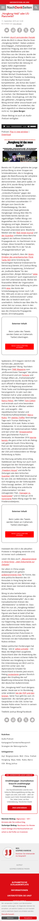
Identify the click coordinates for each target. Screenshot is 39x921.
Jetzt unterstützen (19, 808)
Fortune (25, 375)
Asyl (3, 756)
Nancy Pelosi (7, 400)
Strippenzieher (25, 431)
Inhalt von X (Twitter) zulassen (19, 346)
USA (3, 763)
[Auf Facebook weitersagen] (19, 32)
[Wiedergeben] (4, 126)
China (26, 756)
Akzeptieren (28, 918)
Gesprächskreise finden (20, 869)
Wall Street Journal (24, 232)
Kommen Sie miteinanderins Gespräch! (25, 854)
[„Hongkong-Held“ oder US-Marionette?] (32, 32)
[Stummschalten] (29, 126)
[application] (19, 126)
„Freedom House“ (9, 470)
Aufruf (19, 865)
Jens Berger (17, 24)
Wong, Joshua (11, 763)
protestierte (13, 674)
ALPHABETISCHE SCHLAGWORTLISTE (19, 883)
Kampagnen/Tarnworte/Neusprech (16, 742)
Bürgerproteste (12, 756)
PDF (13, 30)
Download (6, 134)
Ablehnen (10, 918)
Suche (36, 7)
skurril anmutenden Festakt (22, 37)
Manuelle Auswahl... (8, 914)
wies (8, 288)
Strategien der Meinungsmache (14, 746)
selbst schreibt (21, 649)
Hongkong (6, 760)
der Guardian (8, 235)
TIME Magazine (19, 369)
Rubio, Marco (27, 760)
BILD (21, 756)
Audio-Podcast (7, 739)
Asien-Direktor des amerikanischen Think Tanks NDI (18, 257)
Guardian (6, 476)
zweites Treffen (18, 417)
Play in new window (19, 131)
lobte (35, 274)
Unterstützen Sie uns (19, 2)
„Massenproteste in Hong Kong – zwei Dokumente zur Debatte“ (19, 562)
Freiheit (33, 756)
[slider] (33, 126)
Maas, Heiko (16, 760)
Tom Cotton (30, 400)
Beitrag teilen (6, 30)
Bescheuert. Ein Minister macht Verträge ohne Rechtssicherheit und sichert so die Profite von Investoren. (18, 828)
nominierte (7, 498)
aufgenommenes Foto (12, 574)
